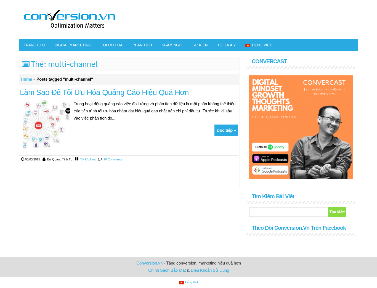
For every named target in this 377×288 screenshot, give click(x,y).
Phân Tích (142, 45)
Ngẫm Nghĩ (172, 45)
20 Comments (112, 159)
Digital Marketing (73, 45)
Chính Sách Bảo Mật (167, 270)
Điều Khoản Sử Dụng (210, 270)
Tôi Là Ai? (226, 45)
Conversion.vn (149, 263)
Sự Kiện (200, 45)
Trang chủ (34, 45)
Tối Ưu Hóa (112, 45)
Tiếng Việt (261, 45)
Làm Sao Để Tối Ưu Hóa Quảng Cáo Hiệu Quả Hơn (104, 92)
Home (26, 79)
